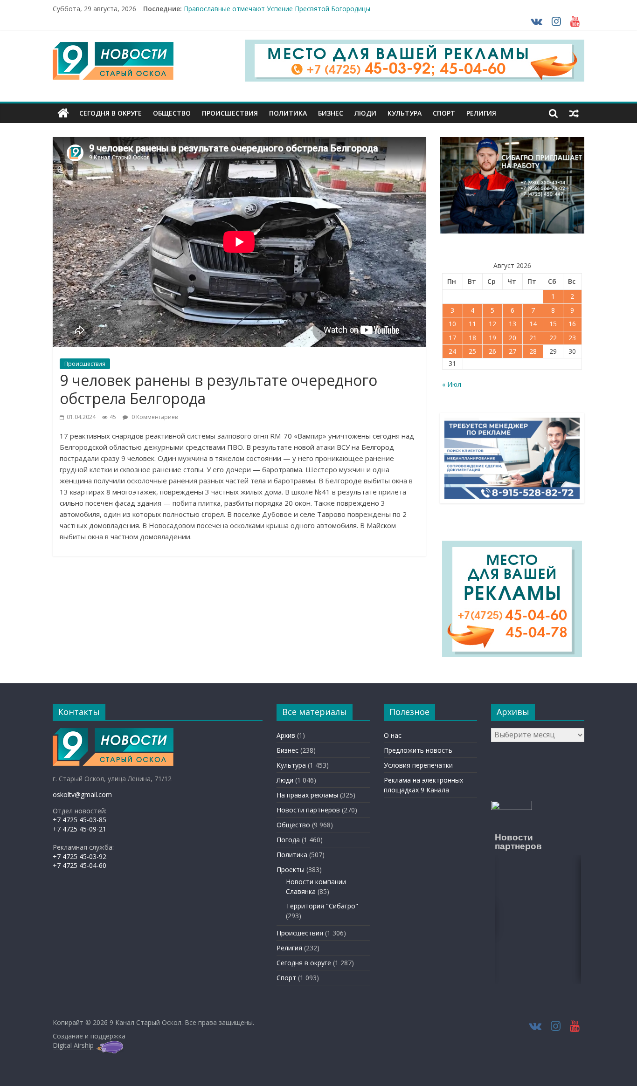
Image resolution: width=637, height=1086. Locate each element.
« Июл (451, 384)
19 (492, 337)
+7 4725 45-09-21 (79, 829)
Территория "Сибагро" (322, 905)
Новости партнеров (308, 809)
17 (452, 337)
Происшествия (230, 113)
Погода (288, 839)
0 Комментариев (154, 417)
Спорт (444, 113)
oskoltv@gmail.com (82, 794)
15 (553, 323)
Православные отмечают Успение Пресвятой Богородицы (277, 10)
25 (472, 351)
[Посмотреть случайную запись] (574, 113)
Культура (405, 113)
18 (472, 337)
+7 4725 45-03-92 (79, 856)
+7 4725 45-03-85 (79, 819)
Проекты (291, 869)
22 (553, 337)
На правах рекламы (307, 794)
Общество (172, 113)
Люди (365, 113)
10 (452, 323)
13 (512, 323)
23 (572, 337)
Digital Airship (73, 1045)
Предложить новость (418, 750)
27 (512, 351)
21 (533, 337)
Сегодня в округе (110, 113)
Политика (288, 113)
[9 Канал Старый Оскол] (63, 113)
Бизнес (330, 113)
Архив (286, 735)
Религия (481, 113)
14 (533, 323)
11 (472, 323)
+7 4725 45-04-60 (79, 865)
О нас (393, 735)
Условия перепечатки (418, 765)
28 (533, 351)
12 (492, 323)
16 (572, 323)
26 (492, 351)
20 (512, 337)
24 (452, 351)
